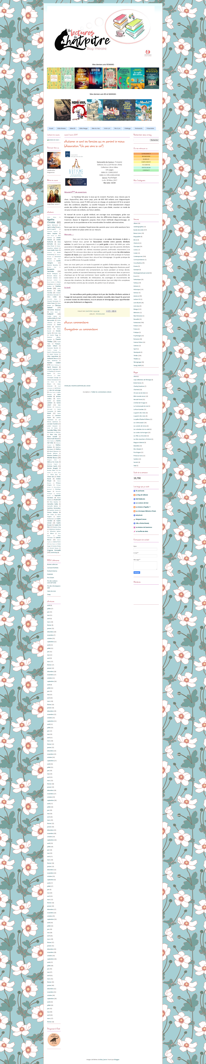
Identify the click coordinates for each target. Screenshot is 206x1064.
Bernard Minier (52, 276)
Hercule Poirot (138, 399)
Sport (135, 349)
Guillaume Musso (52, 358)
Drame (136, 266)
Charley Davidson (139, 386)
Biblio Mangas (84, 129)
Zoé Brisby (54, 552)
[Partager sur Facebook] (113, 311)
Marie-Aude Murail (53, 439)
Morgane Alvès (52, 460)
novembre (50, 635)
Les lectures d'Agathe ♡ (143, 507)
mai (48, 615)
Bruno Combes (51, 282)
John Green (50, 382)
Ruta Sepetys (54, 502)
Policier (136, 326)
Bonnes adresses (52, 564)
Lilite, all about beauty (142, 523)
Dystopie (136, 270)
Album (135, 223)
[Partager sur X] (111, 311)
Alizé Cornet (50, 235)
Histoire (136, 286)
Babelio (146, 159)
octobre (49, 638)
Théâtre (136, 359)
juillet (48, 609)
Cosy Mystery (138, 263)
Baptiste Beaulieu (52, 265)
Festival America (52, 571)
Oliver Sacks (57, 472)
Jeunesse (136, 296)
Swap (49, 594)
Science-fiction (138, 342)
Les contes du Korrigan (141, 432)
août (48, 605)
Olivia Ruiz (54, 474)
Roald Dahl (57, 500)
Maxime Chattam (52, 455)
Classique (136, 246)
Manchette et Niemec (54, 432)
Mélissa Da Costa (52, 462)
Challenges (128, 129)
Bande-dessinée (138, 230)
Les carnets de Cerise (140, 426)
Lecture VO (137, 299)
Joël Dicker (58, 388)
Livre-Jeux (136, 306)
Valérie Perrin (57, 542)
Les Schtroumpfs (139, 423)
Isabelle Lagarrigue (52, 369)
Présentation (150, 129)
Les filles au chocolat (140, 436)
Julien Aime (52, 392)
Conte (135, 253)
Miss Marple (137, 449)
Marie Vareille (52, 437)
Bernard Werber (52, 278)
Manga (136, 309)
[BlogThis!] (109, 311)
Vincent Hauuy (53, 548)
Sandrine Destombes (54, 508)
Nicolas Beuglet (52, 468)
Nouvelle (136, 319)
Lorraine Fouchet (52, 424)
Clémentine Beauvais (54, 310)
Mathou (58, 449)
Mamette (136, 446)
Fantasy (136, 283)
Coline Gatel (54, 312)
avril (48, 619)
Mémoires (137, 312)
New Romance (138, 316)
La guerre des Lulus (139, 416)
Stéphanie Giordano (55, 529)
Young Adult (137, 365)
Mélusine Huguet (52, 464)
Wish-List (107, 129)
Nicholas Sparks (52, 466)
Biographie (137, 236)
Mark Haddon (50, 441)
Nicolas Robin (51, 470)
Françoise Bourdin (52, 348)
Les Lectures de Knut (142, 503)
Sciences (136, 346)
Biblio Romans (61, 129)
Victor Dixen (52, 544)
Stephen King (57, 527)
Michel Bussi (52, 458)
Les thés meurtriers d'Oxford (142, 439)
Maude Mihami (52, 453)
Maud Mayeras (53, 451)
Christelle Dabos (52, 299)
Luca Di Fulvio (52, 428)
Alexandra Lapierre (52, 231)
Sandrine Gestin (54, 510)
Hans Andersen (52, 360)
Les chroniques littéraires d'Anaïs (146, 511)
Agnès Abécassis (52, 225)
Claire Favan (51, 303)
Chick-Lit (136, 243)
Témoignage (137, 362)
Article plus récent (69, 386)
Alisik (135, 376)
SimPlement (146, 162)
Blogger (116, 1059)
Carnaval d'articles (52, 568)
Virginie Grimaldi (54, 550)
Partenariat (137, 322)
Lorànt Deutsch (52, 426)
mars (48, 622)
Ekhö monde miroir (139, 396)
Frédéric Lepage (52, 350)
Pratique (136, 332)
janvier (49, 628)
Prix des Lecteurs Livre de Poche (52, 582)
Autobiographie (138, 227)
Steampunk (137, 352)
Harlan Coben (54, 363)
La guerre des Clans (140, 413)
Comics (136, 250)
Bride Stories (138, 383)
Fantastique (137, 279)
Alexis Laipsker (52, 233)
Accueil (51, 129)
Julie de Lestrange (55, 390)
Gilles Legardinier (52, 356)
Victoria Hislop (56, 546)
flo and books (140, 491)
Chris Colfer (52, 297)
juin (48, 612)
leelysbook (139, 515)
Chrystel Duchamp (52, 301)
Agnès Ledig (51, 227)
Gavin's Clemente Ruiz (54, 352)
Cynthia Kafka (51, 318)
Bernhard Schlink (52, 280)
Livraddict (146, 154)
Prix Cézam (50, 578)
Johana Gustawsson (53, 380)
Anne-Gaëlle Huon (52, 250)
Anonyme (49, 252)
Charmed (136, 390)
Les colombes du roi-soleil (142, 429)
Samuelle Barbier (52, 506)
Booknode (146, 156)
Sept (135, 465)
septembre (50, 642)
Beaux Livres (137, 233)
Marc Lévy (53, 434)
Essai (135, 276)
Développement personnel (142, 273)
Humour (136, 293)
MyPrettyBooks (140, 499)
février (49, 625)
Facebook (146, 165)
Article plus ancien (85, 386)
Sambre (136, 459)
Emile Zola (57, 333)
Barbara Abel (51, 267)
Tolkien (52, 533)
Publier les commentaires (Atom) (101, 392)
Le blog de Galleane (142, 495)
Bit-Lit (135, 240)
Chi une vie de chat (139, 393)
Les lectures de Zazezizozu (144, 527)
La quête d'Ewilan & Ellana (141, 419)
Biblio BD (72, 129)
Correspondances (139, 260)
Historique (137, 289)
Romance (136, 339)
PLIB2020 (50, 574)
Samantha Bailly (52, 504)
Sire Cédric (50, 514)
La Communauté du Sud (141, 406)
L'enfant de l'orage (139, 403)
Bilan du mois (96, 129)
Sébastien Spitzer (55, 531)
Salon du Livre (51, 591)
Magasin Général (139, 442)
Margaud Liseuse (141, 519)
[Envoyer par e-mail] (107, 311)
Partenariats (138, 129)
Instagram (146, 167)
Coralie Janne (52, 316)
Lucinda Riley (52, 430)
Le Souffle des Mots (142, 531)
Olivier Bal (50, 477)
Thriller (136, 355)
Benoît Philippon (52, 273)
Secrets (136, 462)
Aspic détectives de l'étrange (142, 380)
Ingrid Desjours (52, 367)
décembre (50, 632)
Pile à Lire (117, 129)
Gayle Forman (54, 354)
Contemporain (138, 256)
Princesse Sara (138, 456)
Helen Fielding (54, 365)
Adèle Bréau (51, 217)
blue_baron (103, 1059)
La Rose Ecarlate (138, 409)
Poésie (136, 329)
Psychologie (100, 314)
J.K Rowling (50, 371)
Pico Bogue (137, 452)
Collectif (50, 314)
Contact (146, 170)
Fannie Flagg (54, 335)
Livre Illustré (137, 303)
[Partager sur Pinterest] (115, 311)
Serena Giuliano (52, 512)
